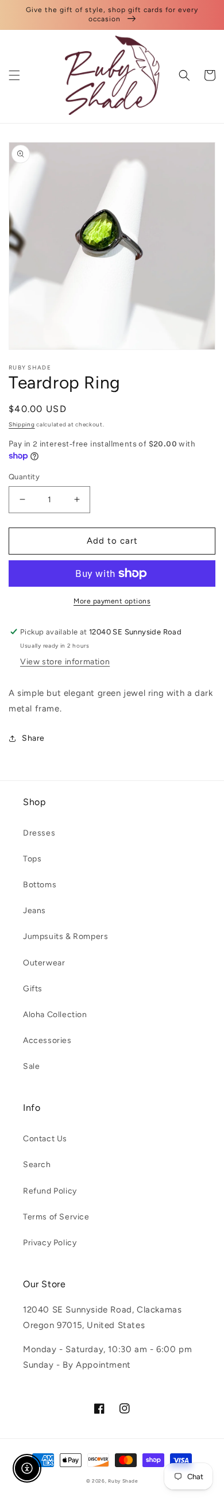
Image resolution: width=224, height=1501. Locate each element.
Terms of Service (56, 1217)
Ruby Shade (123, 1481)
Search (37, 1164)
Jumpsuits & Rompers (65, 936)
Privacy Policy (49, 1243)
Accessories (47, 1040)
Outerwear (44, 963)
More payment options (112, 601)
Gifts (33, 989)
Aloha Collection (55, 1014)
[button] (14, 75)
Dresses (39, 833)
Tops (32, 859)
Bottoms (39, 885)
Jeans (34, 910)
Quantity (24, 476)
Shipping (22, 424)
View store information (65, 662)
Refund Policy (50, 1191)
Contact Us (45, 1139)
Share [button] (33, 738)
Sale (31, 1066)
